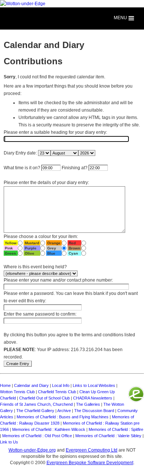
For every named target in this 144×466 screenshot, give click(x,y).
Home (5, 385)
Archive (64, 410)
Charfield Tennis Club (57, 392)
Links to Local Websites (94, 385)
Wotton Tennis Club (17, 392)
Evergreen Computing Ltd (91, 450)
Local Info (60, 385)
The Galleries (88, 404)
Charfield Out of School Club (44, 398)
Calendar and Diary (31, 385)
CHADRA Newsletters (92, 398)
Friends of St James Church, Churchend (36, 404)
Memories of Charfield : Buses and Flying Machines (63, 417)
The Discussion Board (94, 410)
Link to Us (9, 442)
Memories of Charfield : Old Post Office (37, 435)
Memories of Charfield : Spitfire (116, 429)
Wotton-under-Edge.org (32, 450)
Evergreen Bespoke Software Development (90, 462)
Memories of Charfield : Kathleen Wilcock (48, 429)
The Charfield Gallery (35, 410)
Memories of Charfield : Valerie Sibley (108, 435)
